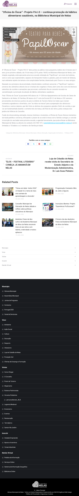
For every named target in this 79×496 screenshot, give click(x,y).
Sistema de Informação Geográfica (15, 467)
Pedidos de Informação (12, 457)
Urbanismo (8, 348)
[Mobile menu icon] (75, 3)
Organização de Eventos (11, 40)
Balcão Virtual (6, 265)
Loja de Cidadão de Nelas (12, 352)
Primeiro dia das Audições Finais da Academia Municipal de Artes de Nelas (66, 221)
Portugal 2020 (9, 310)
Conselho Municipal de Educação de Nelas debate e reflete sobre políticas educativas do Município (25, 208)
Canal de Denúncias (10, 314)
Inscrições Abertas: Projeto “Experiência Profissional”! (65, 205)
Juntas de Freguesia (11, 300)
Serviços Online (9, 462)
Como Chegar (8, 372)
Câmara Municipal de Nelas (15, 492)
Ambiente (7, 325)
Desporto (7, 343)
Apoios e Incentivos (10, 442)
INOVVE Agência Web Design (63, 492)
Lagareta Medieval (10, 404)
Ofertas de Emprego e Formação (15, 362)
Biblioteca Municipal (10, 29)
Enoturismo (8, 409)
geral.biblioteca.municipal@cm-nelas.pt (58, 123)
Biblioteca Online (9, 471)
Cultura (6, 34)
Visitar (4, 256)
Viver (3, 252)
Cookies (50, 494)
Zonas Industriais (10, 447)
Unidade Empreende (11, 438)
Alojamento (8, 386)
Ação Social (8, 329)
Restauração (8, 418)
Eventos (7, 414)
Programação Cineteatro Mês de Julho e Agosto (66, 189)
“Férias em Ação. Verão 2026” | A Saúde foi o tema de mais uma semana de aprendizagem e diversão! (26, 192)
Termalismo (8, 423)
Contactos (7, 305)
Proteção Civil (8, 357)
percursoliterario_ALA (13, 400)
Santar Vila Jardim (10, 427)
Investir (4, 261)
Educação (7, 37)
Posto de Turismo (10, 381)
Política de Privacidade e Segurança (36, 494)
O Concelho (8, 377)
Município (5, 248)
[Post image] (7, 191)
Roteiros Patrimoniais (11, 390)
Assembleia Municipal (11, 296)
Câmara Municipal (9, 31)
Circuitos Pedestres (10, 395)
